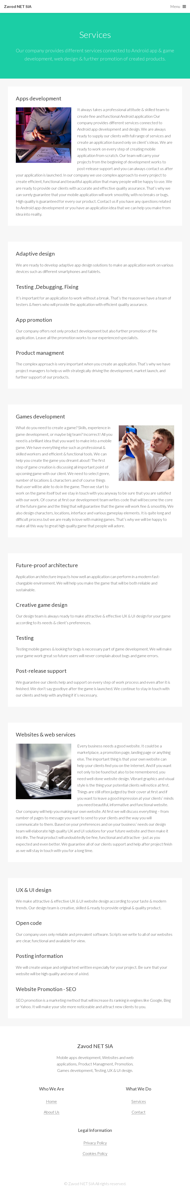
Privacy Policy (95, 1142)
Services (138, 1101)
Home (51, 1101)
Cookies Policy (95, 1153)
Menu (175, 6)
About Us (51, 1112)
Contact (138, 1112)
